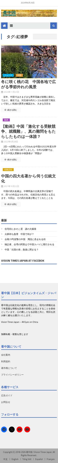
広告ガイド (6, 395)
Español (39, 459)
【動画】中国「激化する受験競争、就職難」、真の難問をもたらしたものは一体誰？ (28, 131)
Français (51, 459)
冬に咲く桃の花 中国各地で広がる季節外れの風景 (28, 84)
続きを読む (12, 109)
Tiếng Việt (26, 459)
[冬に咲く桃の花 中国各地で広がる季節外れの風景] (29, 61)
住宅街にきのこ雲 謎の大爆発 (20, 229)
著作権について (9, 368)
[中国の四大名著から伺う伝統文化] (29, 171)
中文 (5, 459)
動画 (6, 119)
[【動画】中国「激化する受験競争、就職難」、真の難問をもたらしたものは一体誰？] (29, 122)
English (15, 459)
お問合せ (5, 402)
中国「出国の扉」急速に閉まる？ (22, 249)
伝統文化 (8, 169)
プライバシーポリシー (12, 374)
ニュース (8, 75)
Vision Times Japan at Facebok (22, 260)
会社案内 (5, 354)
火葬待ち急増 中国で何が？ (19, 234)
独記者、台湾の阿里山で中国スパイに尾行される (29, 244)
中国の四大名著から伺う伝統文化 (28, 178)
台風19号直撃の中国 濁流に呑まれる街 (25, 239)
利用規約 (5, 361)
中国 (19, 75)
